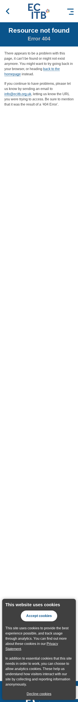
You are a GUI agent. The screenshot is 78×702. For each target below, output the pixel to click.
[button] (7, 11)
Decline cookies (39, 694)
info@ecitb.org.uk (17, 94)
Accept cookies (39, 616)
